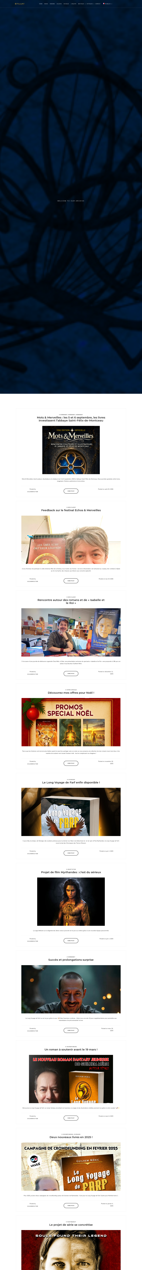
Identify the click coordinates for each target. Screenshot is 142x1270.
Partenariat (71, 1222)
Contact (97, 3)
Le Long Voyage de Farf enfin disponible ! (71, 782)
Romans (52, 3)
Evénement (64, 414)
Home (41, 3)
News (46, 3)
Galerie (59, 3)
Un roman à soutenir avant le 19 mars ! (71, 1049)
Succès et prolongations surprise (71, 959)
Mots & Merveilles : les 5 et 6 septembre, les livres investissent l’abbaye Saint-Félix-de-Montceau (71, 419)
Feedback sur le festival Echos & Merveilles (71, 510)
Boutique (81, 3)
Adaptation (72, 869)
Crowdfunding (72, 1046)
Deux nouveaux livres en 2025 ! (71, 1137)
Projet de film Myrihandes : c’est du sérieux (71, 872)
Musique (66, 3)
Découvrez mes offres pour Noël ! (71, 692)
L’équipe (73, 3)
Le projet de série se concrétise (71, 1224)
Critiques (90, 3)
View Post (71, 491)
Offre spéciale (72, 689)
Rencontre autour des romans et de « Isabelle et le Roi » (71, 601)
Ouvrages (71, 779)
